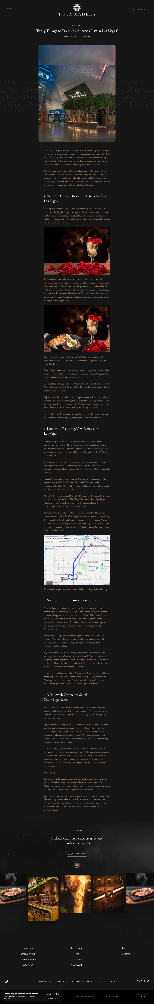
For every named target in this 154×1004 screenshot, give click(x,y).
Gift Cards (28, 965)
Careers (125, 948)
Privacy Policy (45, 981)
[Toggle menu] (9, 8)
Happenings (28, 948)
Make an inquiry (100, 589)
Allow (57, 994)
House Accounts (28, 959)
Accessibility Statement (82, 981)
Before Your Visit (77, 948)
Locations (77, 959)
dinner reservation (72, 417)
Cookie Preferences (106, 981)
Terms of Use (62, 981)
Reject (48, 994)
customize (53, 998)
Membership (77, 965)
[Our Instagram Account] (17, 981)
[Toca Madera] (76, 10)
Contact (126, 954)
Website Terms (28, 996)
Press (77, 954)
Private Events (28, 954)
